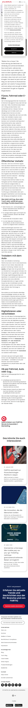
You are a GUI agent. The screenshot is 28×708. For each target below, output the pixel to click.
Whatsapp (4, 338)
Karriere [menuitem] (3, 633)
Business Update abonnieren (14, 606)
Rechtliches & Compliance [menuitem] (9, 639)
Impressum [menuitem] (4, 645)
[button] (13, 696)
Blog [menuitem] (2, 652)
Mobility (3, 269)
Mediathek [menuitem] (4, 668)
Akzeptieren (14, 49)
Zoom (13, 342)
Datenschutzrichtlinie (15, 30)
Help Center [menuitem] (4, 674)
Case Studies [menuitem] (4, 658)
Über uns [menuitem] (3, 630)
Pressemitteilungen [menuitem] (6, 665)
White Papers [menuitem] (5, 661)
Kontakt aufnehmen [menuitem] (7, 678)
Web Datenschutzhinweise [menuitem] (9, 642)
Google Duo (17, 340)
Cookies (14, 701)
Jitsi (12, 340)
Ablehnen (14, 52)
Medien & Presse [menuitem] (6, 636)
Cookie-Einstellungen (14, 45)
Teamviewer (22, 350)
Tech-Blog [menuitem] (4, 655)
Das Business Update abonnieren (12, 622)
